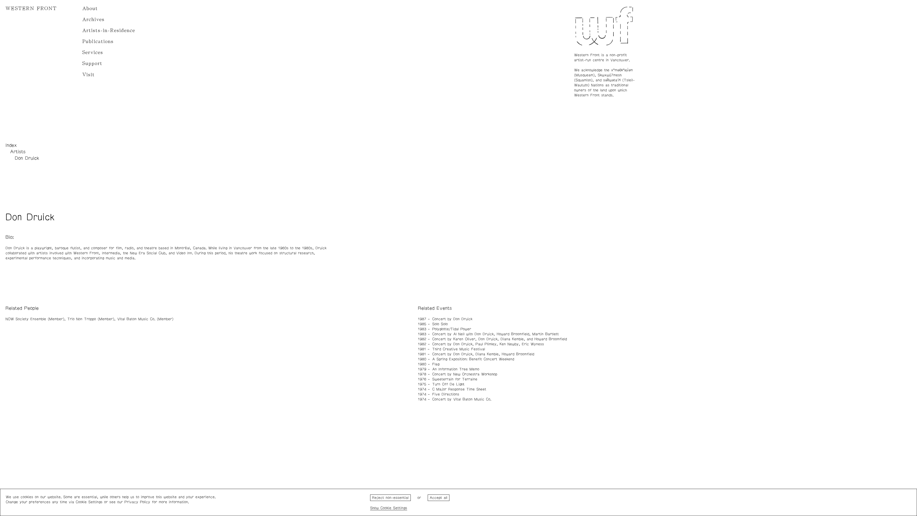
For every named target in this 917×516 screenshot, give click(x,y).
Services (92, 52)
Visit (88, 74)
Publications (98, 41)
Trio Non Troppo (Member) (90, 319)
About (90, 8)
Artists (18, 151)
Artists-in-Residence (108, 30)
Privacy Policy (137, 502)
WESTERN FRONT (31, 8)
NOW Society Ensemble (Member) (34, 319)
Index (11, 145)
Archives (93, 19)
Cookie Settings (393, 508)
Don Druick (27, 158)
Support (92, 63)
